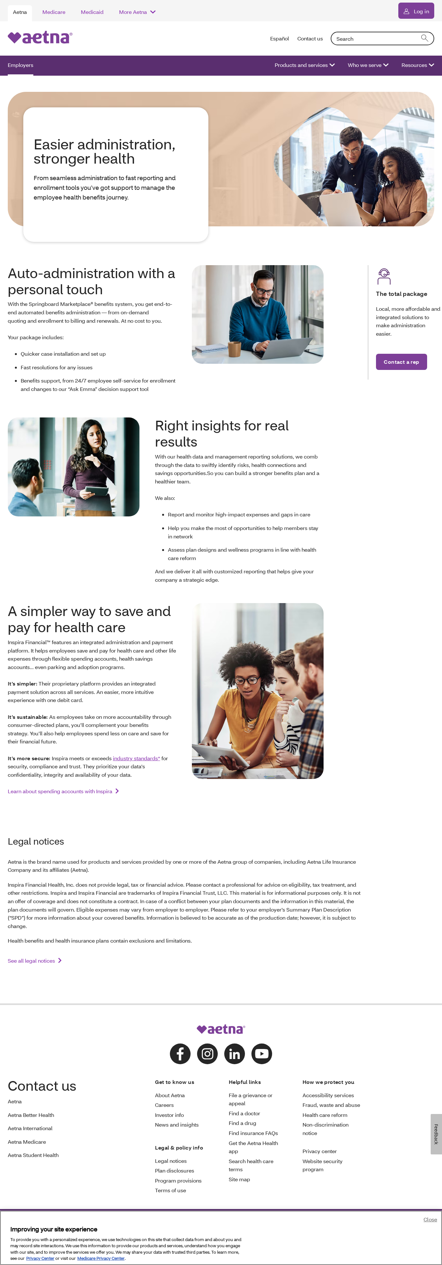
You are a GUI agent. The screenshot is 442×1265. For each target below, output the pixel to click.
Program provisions (178, 1180)
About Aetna (170, 1095)
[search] (425, 38)
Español (280, 38)
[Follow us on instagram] (207, 1053)
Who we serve (364, 64)
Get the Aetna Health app (253, 1147)
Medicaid (92, 11)
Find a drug (242, 1122)
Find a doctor (244, 1113)
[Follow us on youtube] (261, 1053)
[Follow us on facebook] (180, 1053)
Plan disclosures (174, 1170)
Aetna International (30, 1128)
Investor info (169, 1114)
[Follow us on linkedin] (234, 1053)
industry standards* (136, 758)
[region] (221, 1238)
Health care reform (325, 1114)
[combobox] (382, 38)
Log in (421, 11)
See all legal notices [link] (31, 960)
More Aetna (133, 11)
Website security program (323, 1165)
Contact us (310, 38)
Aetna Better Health (31, 1114)
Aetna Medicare (27, 1141)
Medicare (53, 11)
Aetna (20, 11)
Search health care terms (251, 1165)
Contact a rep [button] (401, 361)
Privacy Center (40, 1258)
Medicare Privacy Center (101, 1258)
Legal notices (171, 1160)
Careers (164, 1104)
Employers (20, 64)
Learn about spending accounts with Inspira (60, 791)
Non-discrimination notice (325, 1128)
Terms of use (170, 1190)
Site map (239, 1179)
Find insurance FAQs (253, 1133)
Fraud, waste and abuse (331, 1104)
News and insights (177, 1124)
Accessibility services (328, 1095)
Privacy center (320, 1151)
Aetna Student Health (33, 1154)
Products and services (301, 64)
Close (430, 1219)
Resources (414, 64)
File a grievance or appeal (250, 1099)
